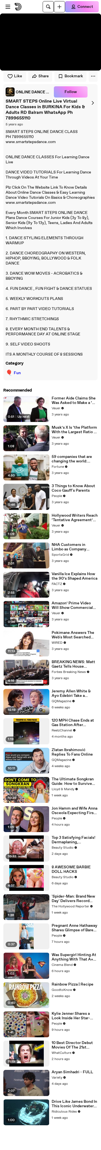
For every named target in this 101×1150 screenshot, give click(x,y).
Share (43, 76)
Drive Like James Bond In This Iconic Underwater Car (74, 1103)
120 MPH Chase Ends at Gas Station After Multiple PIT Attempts (73, 722)
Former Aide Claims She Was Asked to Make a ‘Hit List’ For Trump (75, 400)
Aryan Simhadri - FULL (72, 1072)
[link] (29, 91)
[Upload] (59, 6)
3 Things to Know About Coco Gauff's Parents (73, 488)
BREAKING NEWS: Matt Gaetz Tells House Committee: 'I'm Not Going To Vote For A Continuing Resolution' (73, 664)
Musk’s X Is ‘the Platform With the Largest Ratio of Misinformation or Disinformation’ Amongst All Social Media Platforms (75, 429)
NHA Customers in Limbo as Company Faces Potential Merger (73, 547)
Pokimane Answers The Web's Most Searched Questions (73, 635)
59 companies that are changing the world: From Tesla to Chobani (72, 459)
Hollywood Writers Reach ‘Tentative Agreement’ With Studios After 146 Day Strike (75, 517)
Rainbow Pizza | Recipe (72, 984)
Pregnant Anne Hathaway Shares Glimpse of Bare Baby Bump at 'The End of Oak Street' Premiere (75, 927)
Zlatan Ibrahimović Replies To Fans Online (72, 752)
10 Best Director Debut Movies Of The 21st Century (72, 1045)
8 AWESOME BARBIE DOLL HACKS (71, 869)
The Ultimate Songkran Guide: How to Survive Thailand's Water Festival (74, 781)
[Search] (48, 6)
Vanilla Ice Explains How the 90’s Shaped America (74, 576)
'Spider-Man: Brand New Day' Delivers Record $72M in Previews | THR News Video (73, 898)
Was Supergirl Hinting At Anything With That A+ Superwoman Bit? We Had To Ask (74, 957)
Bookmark (74, 76)
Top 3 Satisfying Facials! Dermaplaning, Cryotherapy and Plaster (73, 839)
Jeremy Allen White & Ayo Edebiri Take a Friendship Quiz (71, 693)
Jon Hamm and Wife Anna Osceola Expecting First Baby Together (74, 810)
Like (18, 76)
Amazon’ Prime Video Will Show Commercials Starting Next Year (73, 605)
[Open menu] (7, 6)
